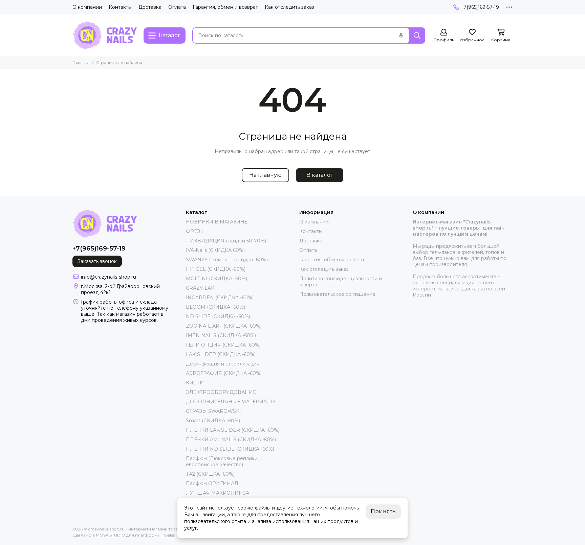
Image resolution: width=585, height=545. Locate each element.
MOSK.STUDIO (110, 535)
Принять (383, 511)
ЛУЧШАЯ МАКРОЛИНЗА (217, 493)
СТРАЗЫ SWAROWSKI (213, 411)
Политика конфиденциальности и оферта (340, 282)
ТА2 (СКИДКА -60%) (210, 474)
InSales (168, 535)
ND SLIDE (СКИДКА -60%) (218, 316)
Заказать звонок (97, 261)
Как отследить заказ (289, 7)
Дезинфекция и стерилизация (222, 364)
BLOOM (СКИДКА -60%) (215, 307)
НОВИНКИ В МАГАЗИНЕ (216, 222)
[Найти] (417, 35)
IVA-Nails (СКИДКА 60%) (215, 250)
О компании (87, 7)
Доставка (149, 7)
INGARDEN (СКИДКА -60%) (220, 297)
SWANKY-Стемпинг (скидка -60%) (227, 260)
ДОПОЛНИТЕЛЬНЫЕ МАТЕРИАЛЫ (231, 402)
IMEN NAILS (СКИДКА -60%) (221, 335)
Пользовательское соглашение (337, 294)
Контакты (120, 7)
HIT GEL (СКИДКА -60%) (215, 269)
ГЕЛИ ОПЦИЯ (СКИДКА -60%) (223, 345)
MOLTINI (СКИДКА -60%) (216, 279)
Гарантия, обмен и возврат (225, 7)
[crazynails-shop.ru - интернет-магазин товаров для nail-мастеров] (104, 35)
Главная (80, 62)
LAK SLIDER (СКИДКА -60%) (221, 354)
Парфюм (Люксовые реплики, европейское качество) (222, 461)
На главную (265, 175)
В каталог (319, 175)
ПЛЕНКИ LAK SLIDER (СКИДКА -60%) (233, 430)
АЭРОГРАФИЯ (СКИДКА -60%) (224, 373)
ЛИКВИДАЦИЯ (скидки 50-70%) (226, 241)
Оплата (177, 7)
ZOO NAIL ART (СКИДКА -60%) (224, 326)
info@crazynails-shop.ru (108, 277)
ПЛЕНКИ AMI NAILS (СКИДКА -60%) (231, 439)
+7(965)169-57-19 (479, 7)
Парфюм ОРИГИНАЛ (212, 483)
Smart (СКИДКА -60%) (213, 421)
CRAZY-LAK (200, 288)
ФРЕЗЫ (195, 231)
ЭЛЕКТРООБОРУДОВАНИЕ (221, 392)
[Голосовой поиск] (401, 35)
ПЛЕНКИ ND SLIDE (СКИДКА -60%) (230, 449)
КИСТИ (195, 383)
